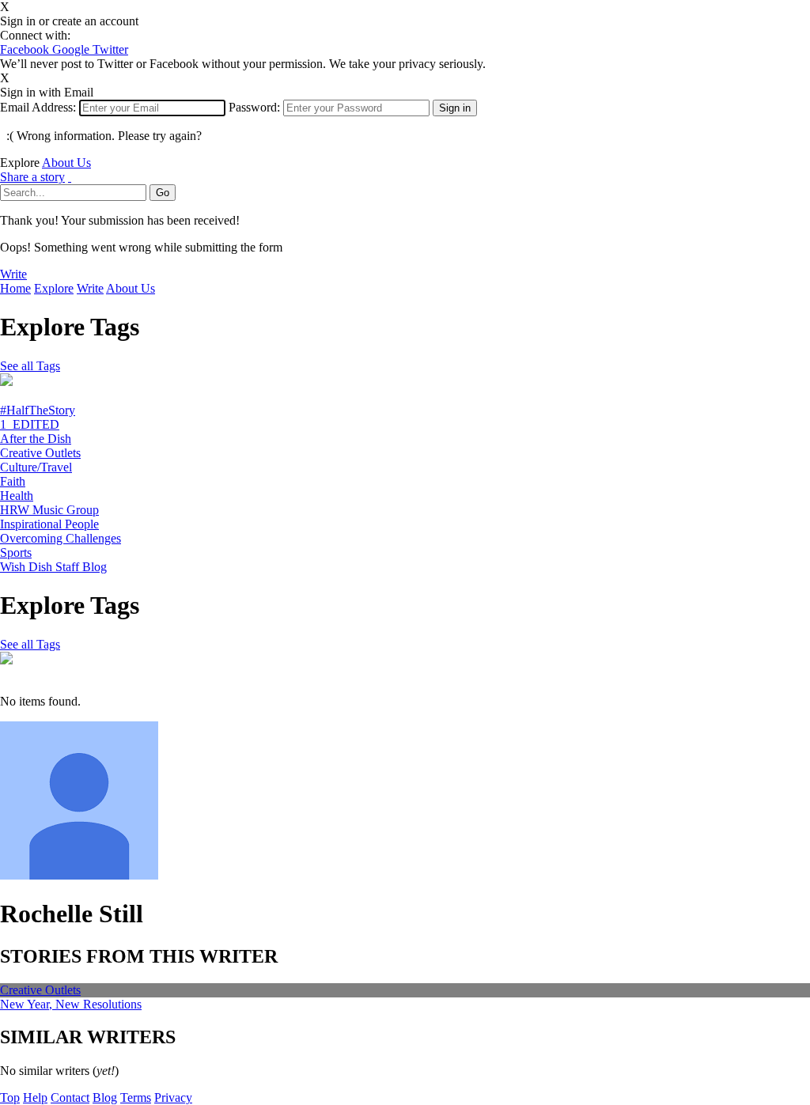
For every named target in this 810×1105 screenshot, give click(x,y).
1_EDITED (29, 424)
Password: (254, 107)
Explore (54, 288)
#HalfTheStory (37, 410)
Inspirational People (49, 524)
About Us (66, 162)
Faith (12, 481)
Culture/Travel (36, 467)
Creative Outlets (40, 453)
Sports (16, 552)
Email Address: (38, 107)
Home (15, 288)
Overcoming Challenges (60, 538)
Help (35, 1097)
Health (16, 495)
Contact (70, 1097)
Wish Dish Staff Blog (53, 566)
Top (10, 1097)
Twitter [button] (110, 49)
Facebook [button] (26, 49)
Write (13, 274)
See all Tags (30, 366)
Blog (105, 1097)
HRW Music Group (49, 510)
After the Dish (35, 438)
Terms (135, 1097)
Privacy (173, 1097)
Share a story (32, 177)
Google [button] (72, 49)
